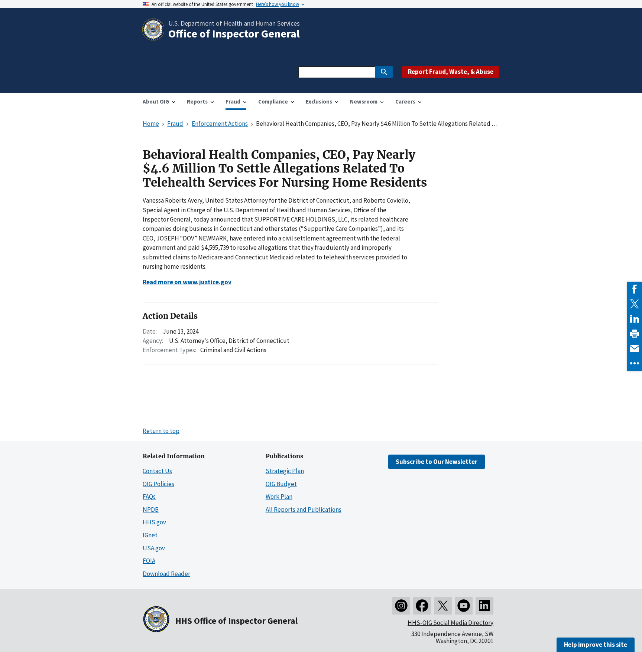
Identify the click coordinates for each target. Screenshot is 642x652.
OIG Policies (158, 484)
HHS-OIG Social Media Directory (450, 623)
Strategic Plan (285, 471)
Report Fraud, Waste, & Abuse (450, 72)
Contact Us (157, 471)
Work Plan (279, 496)
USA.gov (154, 548)
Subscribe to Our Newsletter (436, 462)
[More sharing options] (634, 363)
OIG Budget (281, 484)
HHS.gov (154, 522)
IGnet (150, 535)
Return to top (161, 431)
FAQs (149, 496)
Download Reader (166, 574)
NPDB (151, 509)
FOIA (149, 561)
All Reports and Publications (303, 509)
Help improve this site (595, 644)
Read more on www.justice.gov (187, 282)
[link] (634, 289)
